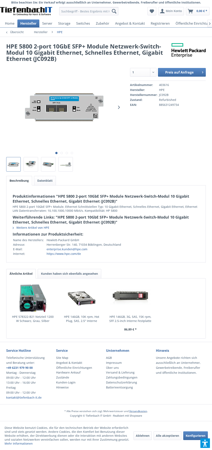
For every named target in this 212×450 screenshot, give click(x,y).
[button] (205, 443)
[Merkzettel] (151, 11)
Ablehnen (142, 436)
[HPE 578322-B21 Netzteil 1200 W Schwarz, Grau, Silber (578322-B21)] (33, 298)
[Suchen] (114, 11)
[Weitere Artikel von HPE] (188, 50)
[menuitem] (89, 11)
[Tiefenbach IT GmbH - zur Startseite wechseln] (26, 12)
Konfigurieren (195, 436)
